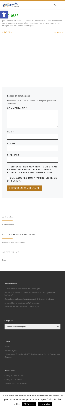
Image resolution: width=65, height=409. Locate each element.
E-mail (12, 143)
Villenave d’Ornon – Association (16, 383)
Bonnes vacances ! (9, 225)
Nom (11, 132)
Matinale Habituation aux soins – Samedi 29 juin (22, 307)
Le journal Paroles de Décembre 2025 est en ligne (22, 289)
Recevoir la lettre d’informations (13, 242)
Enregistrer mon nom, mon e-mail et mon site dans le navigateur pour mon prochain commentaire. (32, 170)
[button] (4, 14)
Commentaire (17, 108)
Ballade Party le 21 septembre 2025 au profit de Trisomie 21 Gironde (29, 299)
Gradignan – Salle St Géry (14, 376)
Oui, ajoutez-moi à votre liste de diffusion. (32, 179)
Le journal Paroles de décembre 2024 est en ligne (22, 303)
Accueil (7, 347)
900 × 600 (6, 23)
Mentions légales (11, 351)
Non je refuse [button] (45, 404)
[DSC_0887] (32, 56)
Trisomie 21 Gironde (15, 21)
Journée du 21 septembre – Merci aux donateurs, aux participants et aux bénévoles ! (30, 294)
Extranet (5, 260)
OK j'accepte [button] (29, 404)
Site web (13, 155)
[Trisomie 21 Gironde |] (11, 4)
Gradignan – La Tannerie (13, 380)
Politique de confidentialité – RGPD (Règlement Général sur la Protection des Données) (32, 355)
